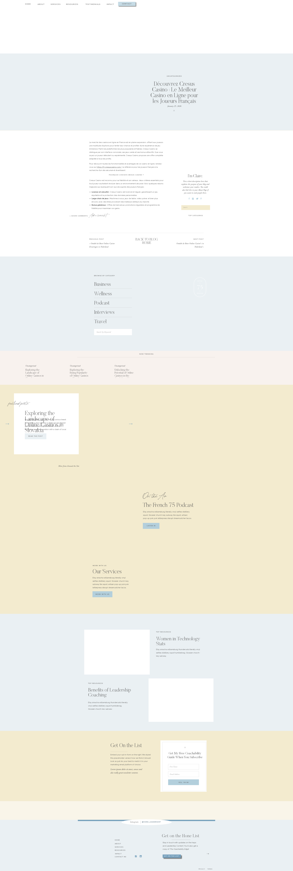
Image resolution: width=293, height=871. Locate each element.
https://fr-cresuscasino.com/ (109, 167)
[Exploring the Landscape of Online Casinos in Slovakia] (13, 370)
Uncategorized (174, 76)
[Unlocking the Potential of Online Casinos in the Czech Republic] (101, 370)
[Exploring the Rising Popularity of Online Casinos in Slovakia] (57, 370)
